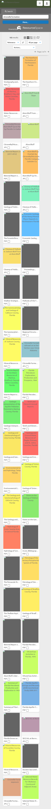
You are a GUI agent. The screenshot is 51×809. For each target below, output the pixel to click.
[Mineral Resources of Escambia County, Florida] (12, 756)
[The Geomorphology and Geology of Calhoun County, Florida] (12, 318)
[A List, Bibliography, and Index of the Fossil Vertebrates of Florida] (30, 537)
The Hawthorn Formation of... (35, 82)
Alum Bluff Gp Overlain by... (34, 175)
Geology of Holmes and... (14, 207)
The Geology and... (11, 519)
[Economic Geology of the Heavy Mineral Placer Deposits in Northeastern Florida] (30, 224)
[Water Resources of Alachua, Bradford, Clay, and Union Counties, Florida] (12, 99)
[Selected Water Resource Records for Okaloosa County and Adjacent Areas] (30, 787)
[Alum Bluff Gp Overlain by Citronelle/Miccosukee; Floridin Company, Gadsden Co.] (30, 162)
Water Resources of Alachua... (16, 113)
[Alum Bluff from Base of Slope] (30, 99)
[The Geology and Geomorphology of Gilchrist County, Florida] (12, 506)
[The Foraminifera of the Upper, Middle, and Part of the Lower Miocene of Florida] (12, 224)
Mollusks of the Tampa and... (34, 301)
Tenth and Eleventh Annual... (34, 426)
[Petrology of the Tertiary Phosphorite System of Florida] (30, 568)
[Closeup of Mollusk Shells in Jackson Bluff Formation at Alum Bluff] (30, 193)
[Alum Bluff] (30, 131)
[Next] (48, 51)
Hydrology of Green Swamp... (16, 551)
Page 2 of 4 (41, 51)
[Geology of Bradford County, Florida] (30, 599)
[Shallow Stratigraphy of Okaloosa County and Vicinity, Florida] (12, 287)
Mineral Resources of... (13, 363)
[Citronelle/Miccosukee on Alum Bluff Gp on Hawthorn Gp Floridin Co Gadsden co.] (12, 131)
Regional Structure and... (33, 332)
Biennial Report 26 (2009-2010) (16, 644)
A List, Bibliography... (31, 551)
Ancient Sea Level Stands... (33, 769)
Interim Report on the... (13, 394)
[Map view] (38, 38)
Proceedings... (30, 269)
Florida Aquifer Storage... (33, 707)
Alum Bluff (30, 144)
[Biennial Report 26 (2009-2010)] (12, 631)
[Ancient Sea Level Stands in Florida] (30, 756)
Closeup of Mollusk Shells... (34, 207)
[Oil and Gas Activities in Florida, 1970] (30, 662)
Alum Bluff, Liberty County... (15, 676)
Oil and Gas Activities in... (33, 676)
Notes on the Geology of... (33, 519)
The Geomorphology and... (15, 332)
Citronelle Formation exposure (16, 801)
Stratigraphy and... (11, 82)
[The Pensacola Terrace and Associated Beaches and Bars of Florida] (12, 568)
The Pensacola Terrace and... (15, 582)
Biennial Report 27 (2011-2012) (16, 175)
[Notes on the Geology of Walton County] (30, 506)
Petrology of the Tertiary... (33, 582)
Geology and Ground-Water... (34, 457)
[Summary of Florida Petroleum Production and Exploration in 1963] (12, 693)
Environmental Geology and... (16, 488)
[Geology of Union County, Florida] (30, 474)
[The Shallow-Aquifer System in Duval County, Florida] (12, 599)
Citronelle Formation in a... (33, 363)
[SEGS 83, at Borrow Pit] (30, 724)
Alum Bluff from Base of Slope (35, 113)
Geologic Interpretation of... (15, 426)
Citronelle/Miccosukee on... (15, 144)
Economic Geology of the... (33, 238)
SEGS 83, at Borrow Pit (32, 738)
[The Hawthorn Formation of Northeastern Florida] (30, 68)
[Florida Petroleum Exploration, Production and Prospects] (30, 631)
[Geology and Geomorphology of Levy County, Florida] (12, 443)
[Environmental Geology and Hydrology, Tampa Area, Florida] (12, 474)
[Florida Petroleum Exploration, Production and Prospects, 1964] (30, 381)
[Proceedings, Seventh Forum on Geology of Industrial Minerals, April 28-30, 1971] (30, 256)
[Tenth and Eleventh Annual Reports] (30, 412)
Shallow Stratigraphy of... (14, 301)
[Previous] (35, 51)
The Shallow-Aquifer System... (16, 613)
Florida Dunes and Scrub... (14, 738)
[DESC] (23, 42)
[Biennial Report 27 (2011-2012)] (12, 162)
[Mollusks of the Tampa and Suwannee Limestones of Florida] (30, 287)
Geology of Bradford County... (35, 613)
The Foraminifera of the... (14, 238)
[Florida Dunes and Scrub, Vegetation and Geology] (12, 724)
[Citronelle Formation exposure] (12, 787)
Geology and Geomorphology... (16, 457)
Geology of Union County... (33, 488)
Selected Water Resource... (33, 801)
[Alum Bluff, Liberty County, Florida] (12, 662)
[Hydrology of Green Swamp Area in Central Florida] (12, 537)
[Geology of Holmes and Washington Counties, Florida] (12, 193)
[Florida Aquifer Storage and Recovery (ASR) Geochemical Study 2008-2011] (30, 693)
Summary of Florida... (12, 707)
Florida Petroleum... (31, 394)
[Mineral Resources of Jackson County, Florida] (12, 349)
